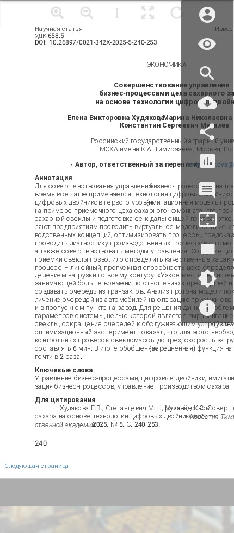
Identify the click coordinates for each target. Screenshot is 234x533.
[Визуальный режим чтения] (207, 44)
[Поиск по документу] (207, 73)
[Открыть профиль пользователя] (207, 15)
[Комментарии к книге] (207, 191)
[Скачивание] (207, 103)
